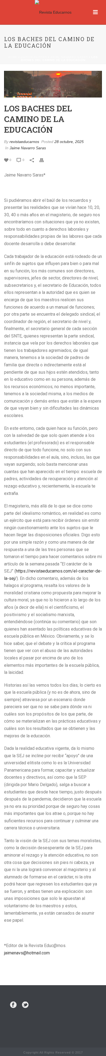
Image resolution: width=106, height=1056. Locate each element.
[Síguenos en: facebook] (13, 1005)
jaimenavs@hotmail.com (27, 952)
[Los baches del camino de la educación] (53, 84)
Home (12, 57)
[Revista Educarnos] (53, 12)
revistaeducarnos (24, 141)
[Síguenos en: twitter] (25, 1005)
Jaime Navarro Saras (69, 57)
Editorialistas (34, 57)
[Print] (44, 160)
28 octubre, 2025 (69, 141)
